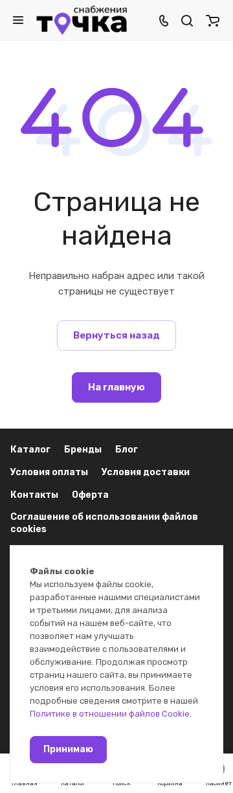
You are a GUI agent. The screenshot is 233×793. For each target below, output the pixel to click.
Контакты (34, 494)
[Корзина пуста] (212, 20)
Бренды (83, 449)
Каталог (30, 449)
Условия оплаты (49, 472)
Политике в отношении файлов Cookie (110, 714)
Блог (126, 449)
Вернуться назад (116, 335)
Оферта (90, 494)
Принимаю (68, 749)
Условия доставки (146, 472)
